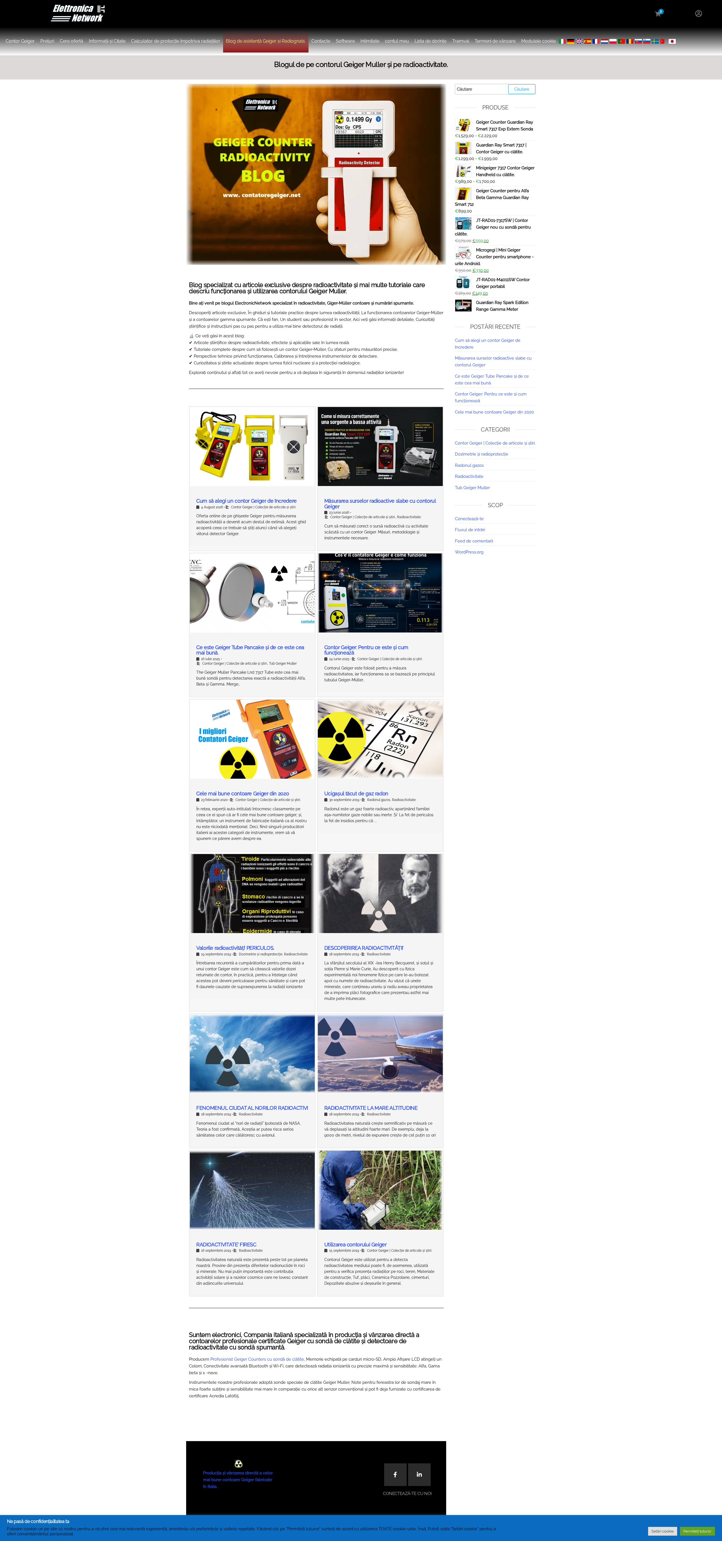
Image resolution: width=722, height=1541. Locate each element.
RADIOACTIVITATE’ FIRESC (226, 1244)
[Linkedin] (419, 1474)
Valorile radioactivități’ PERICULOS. (235, 948)
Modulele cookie (538, 41)
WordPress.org (469, 552)
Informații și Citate (107, 41)
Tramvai (460, 41)
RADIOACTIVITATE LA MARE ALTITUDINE (371, 1108)
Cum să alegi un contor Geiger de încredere (246, 501)
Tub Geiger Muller (283, 664)
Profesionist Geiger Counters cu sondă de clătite (257, 1359)
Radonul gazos (378, 800)
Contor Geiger (20, 41)
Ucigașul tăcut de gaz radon (356, 793)
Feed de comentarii (474, 541)
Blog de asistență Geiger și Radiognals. (266, 41)
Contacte (320, 41)
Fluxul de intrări (470, 529)
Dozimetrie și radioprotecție (260, 954)
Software (345, 41)
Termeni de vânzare (495, 41)
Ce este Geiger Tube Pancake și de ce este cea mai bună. (250, 650)
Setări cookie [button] (662, 1531)
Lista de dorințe (430, 41)
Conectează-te (469, 518)
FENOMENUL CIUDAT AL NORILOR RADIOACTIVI (252, 1108)
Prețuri (47, 41)
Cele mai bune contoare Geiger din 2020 (242, 793)
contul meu (397, 41)
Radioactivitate (409, 517)
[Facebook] (395, 1474)
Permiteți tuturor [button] (697, 1531)
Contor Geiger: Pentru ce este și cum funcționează (366, 650)
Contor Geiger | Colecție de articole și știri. (263, 507)
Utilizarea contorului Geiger (355, 1244)
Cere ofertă (71, 41)
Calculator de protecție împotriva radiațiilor (175, 41)
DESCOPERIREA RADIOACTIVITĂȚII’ (363, 948)
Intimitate (369, 41)
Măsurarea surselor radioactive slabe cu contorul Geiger (380, 503)
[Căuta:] (495, 89)
